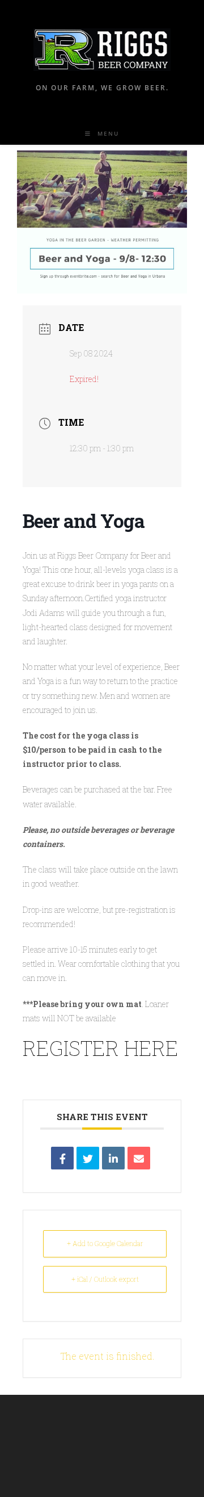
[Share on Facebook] (62, 1158)
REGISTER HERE (100, 1048)
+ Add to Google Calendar (105, 1243)
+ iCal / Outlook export (105, 1279)
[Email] (139, 1158)
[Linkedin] (113, 1158)
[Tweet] (87, 1158)
